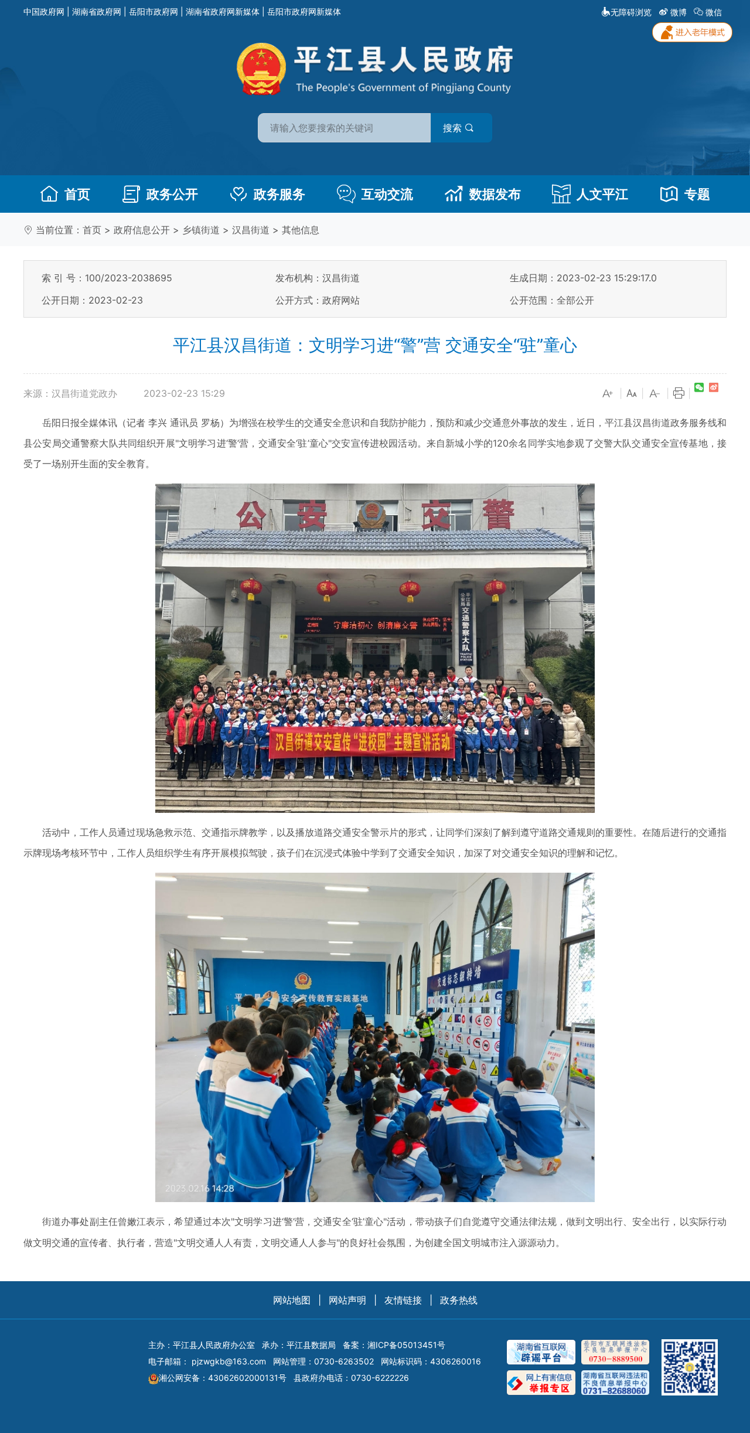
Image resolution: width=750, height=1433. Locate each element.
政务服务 (279, 194)
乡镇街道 (201, 230)
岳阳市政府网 (153, 11)
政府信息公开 (142, 230)
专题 (697, 194)
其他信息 (300, 230)
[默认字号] (632, 394)
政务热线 (459, 1300)
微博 (678, 12)
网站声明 (347, 1300)
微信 (713, 12)
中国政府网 (43, 11)
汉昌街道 (251, 230)
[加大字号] (608, 394)
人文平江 (602, 194)
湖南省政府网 (96, 11)
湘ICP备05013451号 (406, 1345)
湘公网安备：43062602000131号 (223, 1378)
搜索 (454, 128)
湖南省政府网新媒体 (223, 11)
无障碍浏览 (631, 12)
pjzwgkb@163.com (229, 1361)
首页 (77, 194)
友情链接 (403, 1300)
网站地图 (292, 1300)
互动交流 (387, 194)
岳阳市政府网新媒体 (304, 11)
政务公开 (172, 194)
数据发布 (495, 194)
